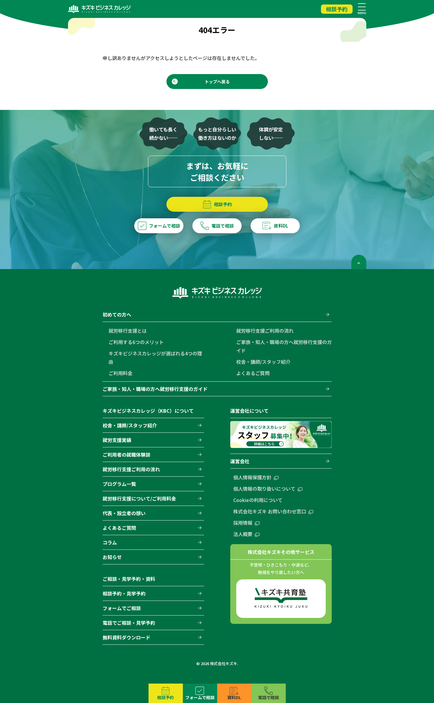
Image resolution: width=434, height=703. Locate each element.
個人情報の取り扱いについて (264, 488)
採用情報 (242, 522)
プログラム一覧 (119, 483)
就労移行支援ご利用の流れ (265, 330)
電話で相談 (268, 697)
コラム (110, 542)
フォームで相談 (199, 697)
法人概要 (242, 534)
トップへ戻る (217, 82)
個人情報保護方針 (252, 477)
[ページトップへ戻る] (358, 262)
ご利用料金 (120, 373)
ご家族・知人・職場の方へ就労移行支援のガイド (284, 346)
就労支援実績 (117, 439)
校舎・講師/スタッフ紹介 (263, 361)
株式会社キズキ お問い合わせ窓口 (269, 511)
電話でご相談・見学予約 (129, 622)
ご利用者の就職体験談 (126, 454)
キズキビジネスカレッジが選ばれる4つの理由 (155, 357)
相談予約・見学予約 (124, 593)
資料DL (234, 697)
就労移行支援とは (128, 330)
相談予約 (336, 9)
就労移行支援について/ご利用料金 (139, 498)
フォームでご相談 (122, 608)
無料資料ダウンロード (126, 637)
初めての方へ (117, 314)
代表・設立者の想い (124, 513)
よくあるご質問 (253, 373)
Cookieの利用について (257, 500)
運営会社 (239, 461)
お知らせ (112, 557)
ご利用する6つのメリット (136, 342)
